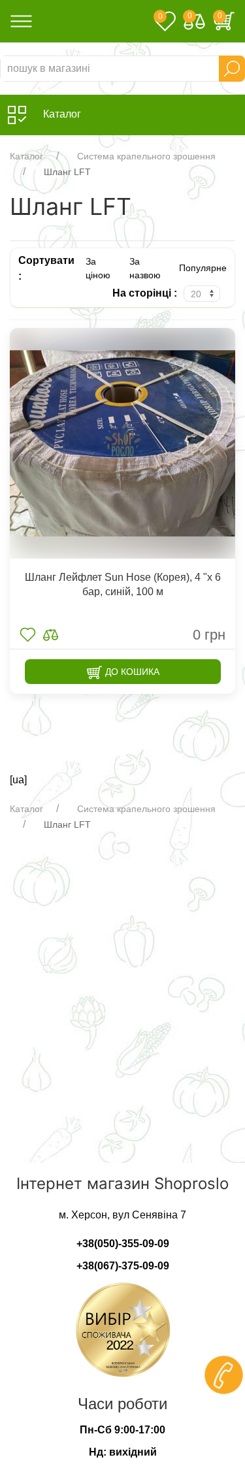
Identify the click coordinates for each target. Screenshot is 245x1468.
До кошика (131, 671)
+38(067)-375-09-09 (122, 1265)
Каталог (26, 156)
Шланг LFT (67, 172)
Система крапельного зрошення (146, 156)
